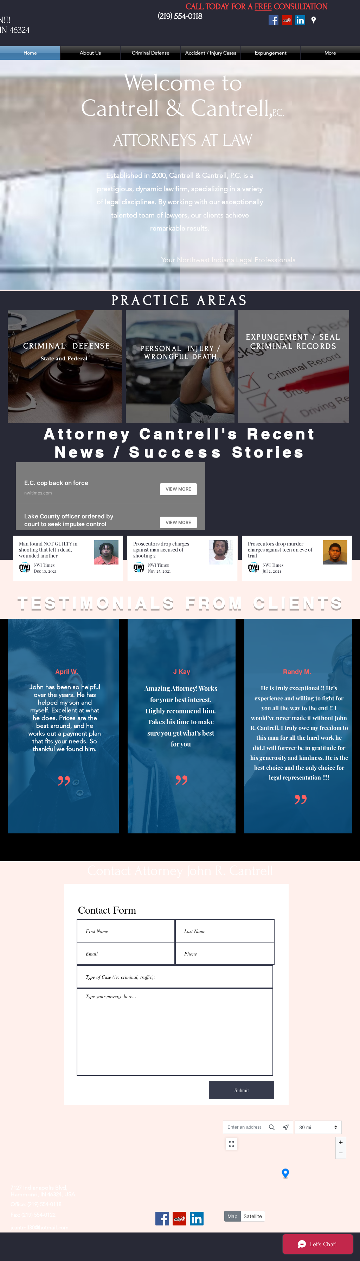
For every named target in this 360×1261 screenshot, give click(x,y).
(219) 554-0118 (180, 16)
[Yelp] (179, 1218)
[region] (65, 366)
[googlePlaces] (314, 20)
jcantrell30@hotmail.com (40, 1227)
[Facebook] (273, 20)
